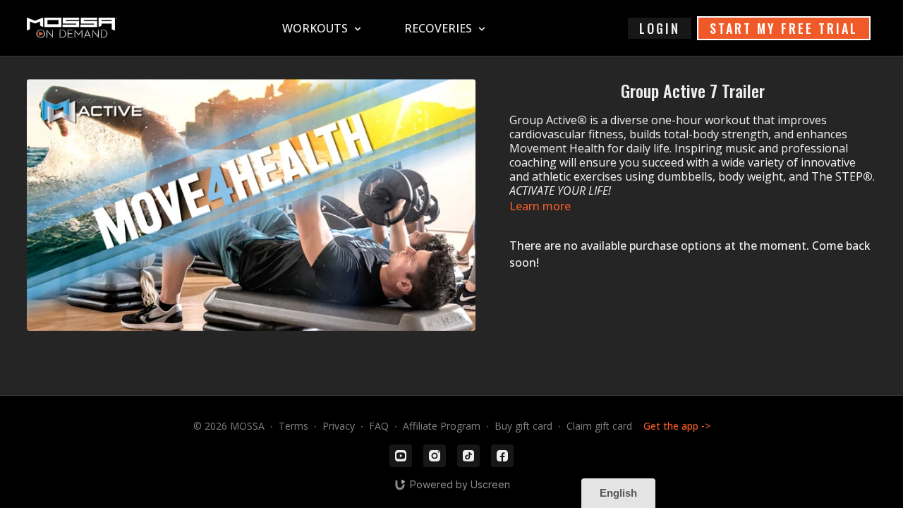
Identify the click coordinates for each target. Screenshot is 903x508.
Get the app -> (676, 426)
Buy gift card (523, 426)
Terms (293, 426)
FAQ (379, 426)
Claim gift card (599, 426)
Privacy (338, 426)
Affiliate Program (441, 426)
